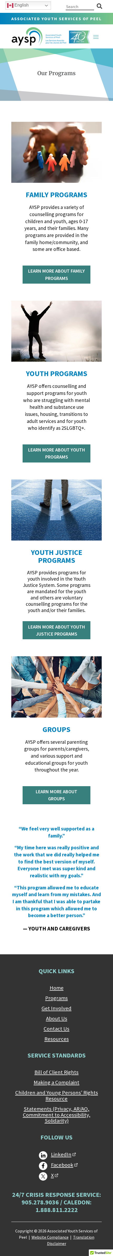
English (21, 5)
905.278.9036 (40, 1202)
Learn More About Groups (56, 795)
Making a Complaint (56, 1082)
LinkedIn (61, 1154)
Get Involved (56, 1008)
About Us (56, 1019)
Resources (56, 1039)
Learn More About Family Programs (56, 274)
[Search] (99, 6)
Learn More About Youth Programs (56, 453)
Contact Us (56, 1029)
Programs (56, 998)
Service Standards (57, 1055)
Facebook (62, 1165)
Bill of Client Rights (56, 1072)
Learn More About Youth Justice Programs (56, 630)
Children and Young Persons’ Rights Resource (56, 1096)
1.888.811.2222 (56, 1210)
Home (57, 988)
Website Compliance (50, 1237)
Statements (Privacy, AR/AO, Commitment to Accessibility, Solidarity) (56, 1115)
